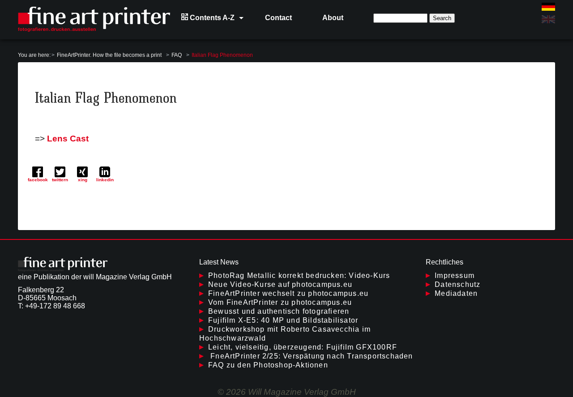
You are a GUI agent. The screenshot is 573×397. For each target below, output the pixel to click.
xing (82, 179)
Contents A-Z (211, 17)
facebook (38, 179)
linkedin (105, 179)
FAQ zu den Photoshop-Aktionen (268, 365)
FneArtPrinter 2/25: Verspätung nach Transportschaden (310, 356)
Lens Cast (68, 138)
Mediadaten (456, 293)
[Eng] (548, 19)
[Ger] (548, 6)
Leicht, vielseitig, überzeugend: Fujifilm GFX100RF (302, 347)
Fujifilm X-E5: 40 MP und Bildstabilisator (283, 320)
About (332, 17)
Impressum (455, 275)
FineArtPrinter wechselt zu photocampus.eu (288, 293)
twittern (60, 179)
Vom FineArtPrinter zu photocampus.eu (280, 302)
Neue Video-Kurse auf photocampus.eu (280, 284)
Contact (278, 17)
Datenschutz (457, 284)
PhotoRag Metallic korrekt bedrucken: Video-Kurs (299, 275)
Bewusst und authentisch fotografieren (278, 311)
